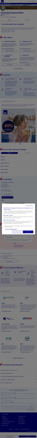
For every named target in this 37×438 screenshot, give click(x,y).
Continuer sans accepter (29, 205)
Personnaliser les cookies (17, 231)
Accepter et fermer (28, 231)
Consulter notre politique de (11, 229)
